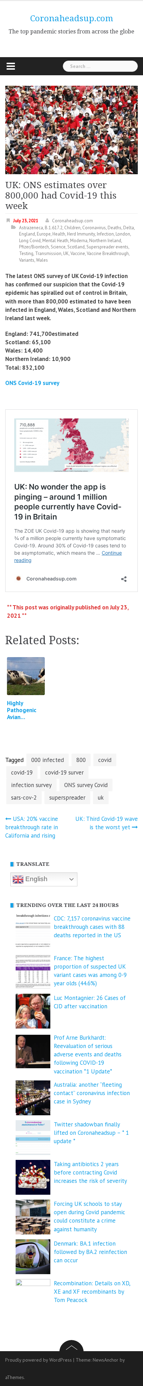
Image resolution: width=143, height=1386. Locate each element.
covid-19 (22, 772)
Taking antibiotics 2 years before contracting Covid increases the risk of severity (90, 1172)
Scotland (76, 247)
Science (58, 247)
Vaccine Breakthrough (108, 253)
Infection (105, 234)
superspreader (67, 797)
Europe (44, 234)
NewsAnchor (105, 1360)
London (123, 234)
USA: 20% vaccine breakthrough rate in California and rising (31, 827)
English (36, 878)
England (27, 234)
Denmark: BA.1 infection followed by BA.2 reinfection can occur (90, 1252)
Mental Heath (55, 241)
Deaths (114, 228)
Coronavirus (94, 228)
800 (81, 760)
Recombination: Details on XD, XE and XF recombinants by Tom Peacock (92, 1291)
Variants (26, 260)
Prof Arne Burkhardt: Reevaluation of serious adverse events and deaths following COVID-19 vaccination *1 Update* (87, 1054)
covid (104, 760)
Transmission (48, 253)
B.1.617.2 (53, 228)
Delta (128, 228)
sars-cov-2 (24, 797)
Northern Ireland (105, 241)
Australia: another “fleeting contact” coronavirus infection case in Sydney (92, 1093)
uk (101, 797)
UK (66, 253)
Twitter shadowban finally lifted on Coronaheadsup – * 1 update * (91, 1133)
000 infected (47, 760)
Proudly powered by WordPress (38, 1360)
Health (58, 234)
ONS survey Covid (86, 785)
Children (72, 228)
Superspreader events (107, 247)
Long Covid (30, 241)
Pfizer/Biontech (34, 247)
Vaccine (77, 253)
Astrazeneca (31, 228)
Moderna (78, 241)
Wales (42, 260)
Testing (26, 253)
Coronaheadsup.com (71, 18)
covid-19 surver (64, 772)
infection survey (31, 785)
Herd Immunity (81, 234)
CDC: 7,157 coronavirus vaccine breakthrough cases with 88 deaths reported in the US (92, 927)
